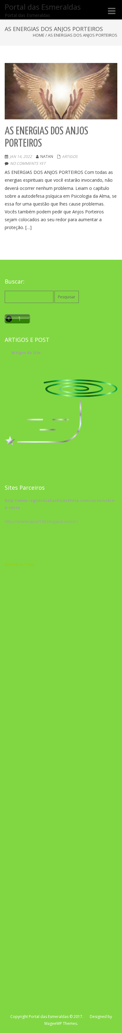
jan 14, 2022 (21, 156)
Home (38, 35)
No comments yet (28, 163)
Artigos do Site (26, 352)
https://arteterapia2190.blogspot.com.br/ (41, 521)
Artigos (70, 156)
